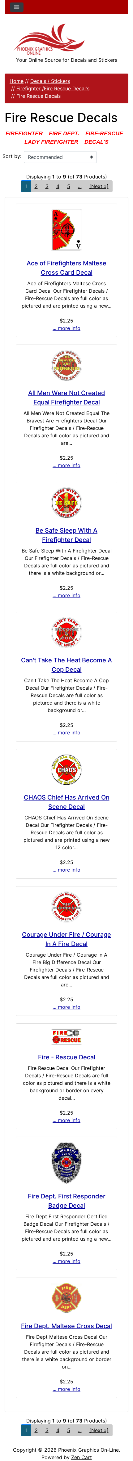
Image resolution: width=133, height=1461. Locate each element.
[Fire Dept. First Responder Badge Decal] (66, 1163)
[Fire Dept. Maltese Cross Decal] (66, 1298)
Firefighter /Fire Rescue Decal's (52, 88)
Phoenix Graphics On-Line (88, 1450)
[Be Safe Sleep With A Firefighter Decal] (66, 503)
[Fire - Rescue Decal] (66, 1037)
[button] (121, 1430)
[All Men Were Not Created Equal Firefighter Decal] (66, 365)
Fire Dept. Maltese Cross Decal (66, 1326)
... (80, 186)
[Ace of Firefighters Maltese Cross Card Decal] (66, 230)
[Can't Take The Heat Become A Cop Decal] (66, 632)
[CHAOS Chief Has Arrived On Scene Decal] (66, 769)
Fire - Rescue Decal (66, 1057)
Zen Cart (81, 1457)
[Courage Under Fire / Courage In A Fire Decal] (66, 906)
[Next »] (99, 186)
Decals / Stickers (50, 81)
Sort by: (11, 156)
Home (17, 81)
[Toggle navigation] (17, 7)
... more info (66, 328)
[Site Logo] (66, 39)
